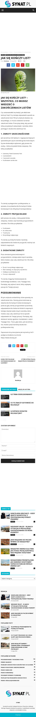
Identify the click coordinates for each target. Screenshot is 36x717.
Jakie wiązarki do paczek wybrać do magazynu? (20, 541)
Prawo (13, 521)
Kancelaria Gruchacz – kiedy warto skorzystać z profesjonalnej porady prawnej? (22, 516)
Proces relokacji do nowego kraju (15, 55)
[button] (33, 10)
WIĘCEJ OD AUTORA (24, 389)
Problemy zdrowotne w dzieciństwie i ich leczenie (17, 665)
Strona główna (4, 52)
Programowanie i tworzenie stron (12, 659)
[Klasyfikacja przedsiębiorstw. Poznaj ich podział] (5, 629)
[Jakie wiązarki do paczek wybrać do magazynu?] (5, 542)
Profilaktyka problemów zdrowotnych (14, 678)
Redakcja (6, 61)
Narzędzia (13, 544)
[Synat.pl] (18, 4)
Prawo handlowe (6, 670)
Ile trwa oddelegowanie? (21, 394)
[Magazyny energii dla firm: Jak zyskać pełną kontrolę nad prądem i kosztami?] (5, 551)
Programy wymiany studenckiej (11, 675)
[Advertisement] (18, 31)
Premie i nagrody (6, 662)
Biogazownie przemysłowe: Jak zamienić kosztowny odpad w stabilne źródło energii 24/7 (22, 563)
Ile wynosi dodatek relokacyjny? (18, 412)
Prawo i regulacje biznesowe (10, 680)
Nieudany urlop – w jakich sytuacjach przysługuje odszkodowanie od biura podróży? (21, 529)
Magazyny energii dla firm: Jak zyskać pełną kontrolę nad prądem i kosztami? (22, 551)
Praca (2, 55)
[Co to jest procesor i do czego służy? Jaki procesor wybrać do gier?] (5, 637)
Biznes (12, 555)
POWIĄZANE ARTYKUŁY (9, 389)
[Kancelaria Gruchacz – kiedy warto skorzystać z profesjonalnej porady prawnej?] (5, 515)
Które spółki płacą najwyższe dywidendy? (26, 360)
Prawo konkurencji (7, 672)
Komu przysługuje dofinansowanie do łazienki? (8, 361)
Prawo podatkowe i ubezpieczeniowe (13, 667)
